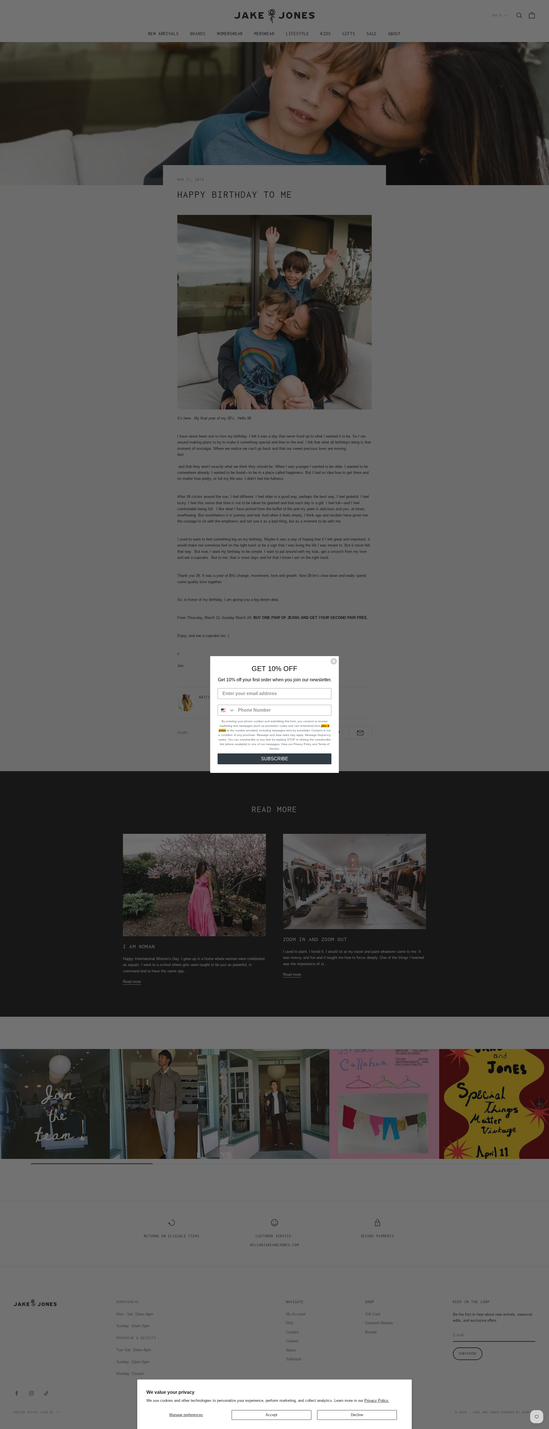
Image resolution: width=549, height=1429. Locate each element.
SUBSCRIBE (274, 758)
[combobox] (226, 710)
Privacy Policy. (376, 1400)
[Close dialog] (334, 661)
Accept (271, 1415)
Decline (357, 1415)
